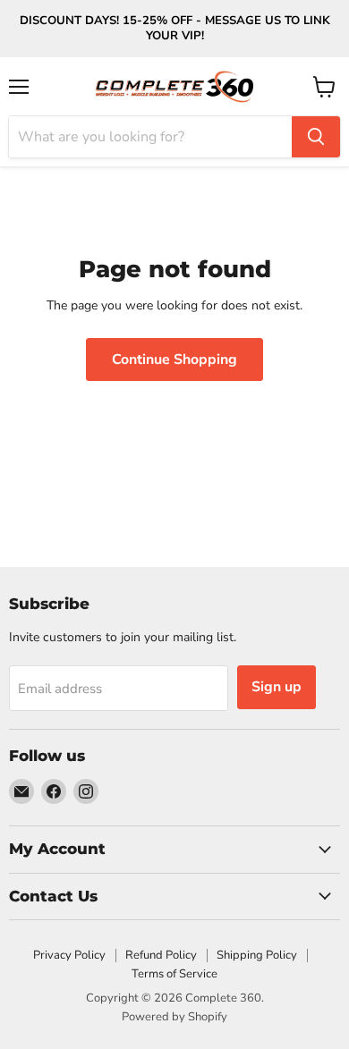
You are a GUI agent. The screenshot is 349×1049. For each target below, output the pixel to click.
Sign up (276, 687)
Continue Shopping (174, 359)
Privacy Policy (69, 955)
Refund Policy (161, 955)
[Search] (316, 136)
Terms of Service (174, 974)
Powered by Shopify (174, 1017)
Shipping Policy (257, 955)
